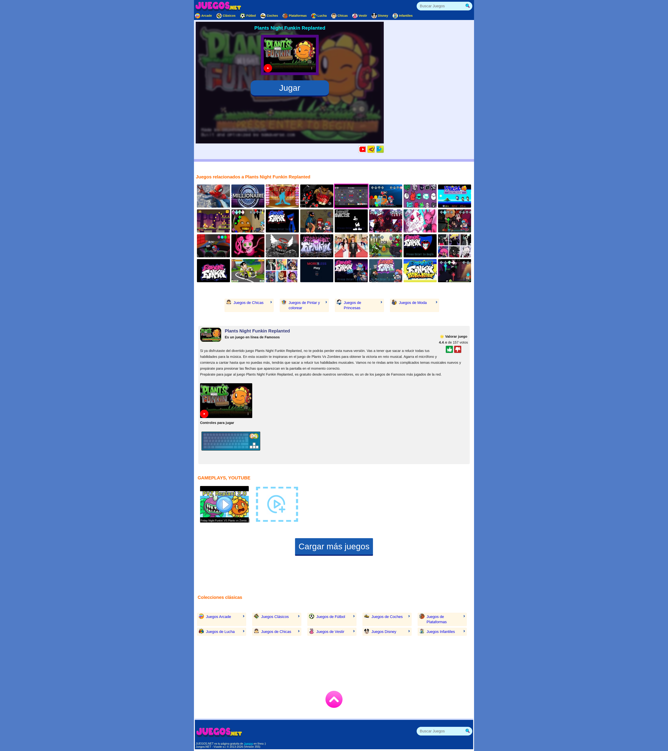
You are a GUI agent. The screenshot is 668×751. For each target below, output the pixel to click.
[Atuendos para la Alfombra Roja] (282, 196)
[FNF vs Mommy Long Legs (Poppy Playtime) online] (247, 245)
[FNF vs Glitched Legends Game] (316, 245)
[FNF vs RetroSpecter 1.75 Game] (420, 220)
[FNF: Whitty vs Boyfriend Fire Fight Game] (316, 220)
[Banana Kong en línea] (213, 220)
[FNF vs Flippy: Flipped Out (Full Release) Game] (385, 245)
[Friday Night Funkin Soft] (385, 270)
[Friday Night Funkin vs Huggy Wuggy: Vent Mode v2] (420, 245)
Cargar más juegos (334, 546)
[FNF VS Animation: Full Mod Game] (385, 196)
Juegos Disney (383, 631)
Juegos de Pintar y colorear (304, 305)
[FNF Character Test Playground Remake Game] (420, 196)
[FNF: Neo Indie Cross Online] (213, 270)
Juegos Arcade (218, 617)
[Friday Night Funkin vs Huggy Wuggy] (282, 220)
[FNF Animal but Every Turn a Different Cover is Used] (454, 245)
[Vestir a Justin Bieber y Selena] (351, 245)
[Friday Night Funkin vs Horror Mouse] (351, 220)
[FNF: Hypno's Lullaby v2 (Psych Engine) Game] (316, 196)
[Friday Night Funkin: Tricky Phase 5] (282, 245)
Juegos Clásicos (275, 617)
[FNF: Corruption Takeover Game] (385, 220)
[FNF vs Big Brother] (351, 270)
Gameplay (365, 149)
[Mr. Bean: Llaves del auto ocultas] (247, 270)
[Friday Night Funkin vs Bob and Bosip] (420, 270)
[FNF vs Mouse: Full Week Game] (454, 220)
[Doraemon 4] (454, 196)
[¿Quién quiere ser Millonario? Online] (247, 196)
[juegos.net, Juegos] (218, 6)
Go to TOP (334, 699)
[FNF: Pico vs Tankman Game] (454, 270)
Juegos (248, 743)
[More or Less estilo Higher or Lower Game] (316, 270)
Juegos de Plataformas (437, 619)
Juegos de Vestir (330, 631)
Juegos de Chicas (248, 302)
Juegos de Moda (413, 302)
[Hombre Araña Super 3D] (213, 196)
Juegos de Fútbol (330, 617)
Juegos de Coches (387, 617)
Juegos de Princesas (352, 305)
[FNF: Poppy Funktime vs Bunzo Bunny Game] (213, 245)
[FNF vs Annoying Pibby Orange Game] (247, 220)
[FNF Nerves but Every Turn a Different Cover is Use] (282, 270)
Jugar (289, 88)
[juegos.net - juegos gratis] (219, 732)
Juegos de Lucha (220, 631)
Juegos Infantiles (441, 631)
